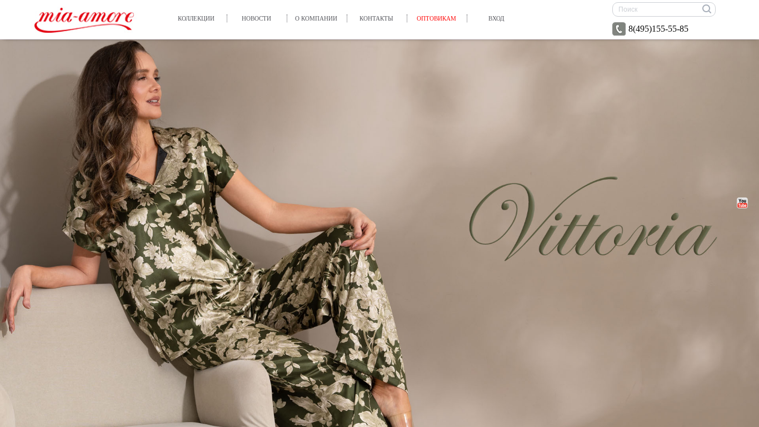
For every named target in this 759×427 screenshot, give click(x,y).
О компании (316, 18)
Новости (256, 18)
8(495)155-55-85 (658, 28)
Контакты (376, 18)
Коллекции (196, 18)
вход (496, 18)
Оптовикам (436, 18)
